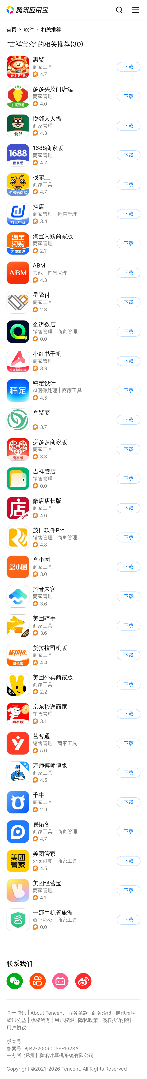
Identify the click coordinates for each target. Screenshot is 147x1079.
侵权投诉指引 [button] (117, 1020)
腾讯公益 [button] (16, 1020)
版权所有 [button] (40, 1020)
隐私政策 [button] (88, 1020)
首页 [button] (11, 29)
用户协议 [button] (16, 1028)
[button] (27, 10)
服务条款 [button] (78, 1013)
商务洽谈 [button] (102, 1013)
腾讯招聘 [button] (126, 1013)
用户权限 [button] (64, 1020)
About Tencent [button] (47, 1013)
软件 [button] (29, 29)
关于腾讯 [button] (16, 1013)
